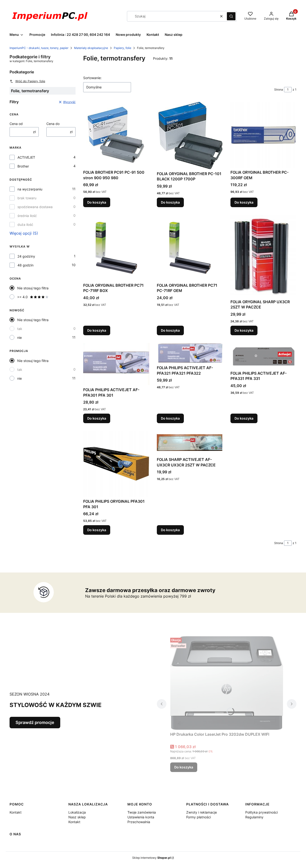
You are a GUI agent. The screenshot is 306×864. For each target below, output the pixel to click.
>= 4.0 (22, 297)
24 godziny (26, 256)
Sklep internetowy (151, 857)
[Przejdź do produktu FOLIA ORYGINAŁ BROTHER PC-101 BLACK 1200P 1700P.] (190, 135)
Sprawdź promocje (35, 722)
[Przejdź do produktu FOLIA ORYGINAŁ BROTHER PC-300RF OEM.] (263, 135)
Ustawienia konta (140, 817)
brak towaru (26, 198)
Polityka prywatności (261, 812)
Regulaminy (254, 817)
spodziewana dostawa (35, 207)
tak (19, 329)
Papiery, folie (122, 48)
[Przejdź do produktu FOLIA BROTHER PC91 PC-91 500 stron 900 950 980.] (116, 135)
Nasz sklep (77, 817)
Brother (23, 166)
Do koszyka (96, 202)
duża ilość (25, 224)
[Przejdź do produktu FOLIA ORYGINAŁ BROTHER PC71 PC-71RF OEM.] (190, 248)
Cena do (53, 124)
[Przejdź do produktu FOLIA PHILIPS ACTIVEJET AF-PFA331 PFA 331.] (263, 356)
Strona (278, 89)
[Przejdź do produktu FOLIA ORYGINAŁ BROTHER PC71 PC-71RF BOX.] (116, 248)
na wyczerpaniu (29, 189)
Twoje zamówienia (141, 812)
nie (19, 337)
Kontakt (16, 812)
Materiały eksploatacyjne (91, 48)
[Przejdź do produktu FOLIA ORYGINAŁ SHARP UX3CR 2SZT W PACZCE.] (263, 256)
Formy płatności (198, 817)
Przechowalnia (138, 822)
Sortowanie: (92, 78)
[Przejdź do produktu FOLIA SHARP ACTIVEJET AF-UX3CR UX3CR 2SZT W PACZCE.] (190, 443)
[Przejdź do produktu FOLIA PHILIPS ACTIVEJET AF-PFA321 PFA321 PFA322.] (190, 353)
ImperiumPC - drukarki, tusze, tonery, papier (39, 48)
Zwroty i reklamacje (201, 812)
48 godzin (25, 265)
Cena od (16, 124)
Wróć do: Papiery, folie (30, 81)
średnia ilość (27, 216)
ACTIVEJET (26, 157)
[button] (231, 16)
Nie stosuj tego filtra (33, 288)
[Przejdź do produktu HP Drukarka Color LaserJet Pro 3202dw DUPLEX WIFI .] (226, 683)
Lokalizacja (77, 812)
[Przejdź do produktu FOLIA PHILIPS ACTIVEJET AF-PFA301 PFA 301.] (116, 364)
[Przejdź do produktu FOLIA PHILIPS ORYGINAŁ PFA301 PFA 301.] (116, 464)
